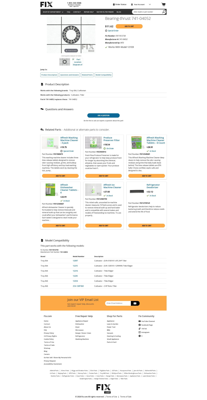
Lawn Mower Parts (149, 376)
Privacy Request (50, 361)
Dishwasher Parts (150, 373)
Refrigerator (80, 336)
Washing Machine (82, 339)
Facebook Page (147, 325)
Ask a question (103, 115)
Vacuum (110, 333)
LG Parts (52, 373)
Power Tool (111, 327)
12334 (75, 281)
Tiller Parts (124, 379)
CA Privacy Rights (50, 336)
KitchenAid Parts (150, 371)
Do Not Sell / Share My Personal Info (56, 358)
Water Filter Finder (105, 12)
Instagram (145, 332)
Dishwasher (79, 324)
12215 (75, 266)
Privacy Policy (49, 333)
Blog (119, 12)
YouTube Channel (148, 321)
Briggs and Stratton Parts (80, 371)
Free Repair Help (84, 316)
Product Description (49, 75)
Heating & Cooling (114, 336)
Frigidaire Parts (105, 371)
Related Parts (87, 75)
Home (46, 321)
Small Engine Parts (86, 379)
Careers (47, 354)
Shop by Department (52, 12)
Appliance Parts (135, 376)
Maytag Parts (62, 373)
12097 (75, 261)
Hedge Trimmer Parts (101, 379)
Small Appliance (113, 339)
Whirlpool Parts (117, 373)
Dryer (77, 327)
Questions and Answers (69, 75)
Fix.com (48, 316)
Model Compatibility (103, 75)
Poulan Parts (93, 373)
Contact (77, 12)
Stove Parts (90, 376)
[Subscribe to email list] (135, 303)
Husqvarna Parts (125, 371)
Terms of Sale (49, 345)
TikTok (144, 329)
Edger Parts (114, 379)
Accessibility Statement (53, 364)
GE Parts (115, 371)
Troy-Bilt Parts (104, 373)
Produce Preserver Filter (112, 139)
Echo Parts (93, 371)
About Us (47, 327)
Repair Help (89, 12)
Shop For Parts (114, 316)
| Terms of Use (111, 396)
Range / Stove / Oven (83, 333)
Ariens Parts (65, 371)
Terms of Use (49, 342)
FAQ (68, 12)
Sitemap (47, 348)
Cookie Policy (49, 339)
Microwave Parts (122, 376)
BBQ (108, 330)
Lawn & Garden (112, 324)
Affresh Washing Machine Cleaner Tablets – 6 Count (156, 140)
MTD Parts (72, 373)
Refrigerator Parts (68, 376)
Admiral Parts (54, 371)
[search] (164, 11)
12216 (75, 271)
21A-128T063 (78, 286)
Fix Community (146, 316)
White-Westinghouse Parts (133, 373)
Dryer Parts (80, 376)
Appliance (110, 321)
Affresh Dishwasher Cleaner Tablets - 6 (69, 189)
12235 (75, 276)
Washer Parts (55, 376)
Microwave (79, 330)
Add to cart (129, 26)
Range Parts (110, 376)
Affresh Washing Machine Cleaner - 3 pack (69, 140)
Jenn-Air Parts (138, 371)
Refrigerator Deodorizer (153, 186)
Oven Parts (100, 376)
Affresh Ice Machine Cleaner (112, 186)
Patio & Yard (111, 342)
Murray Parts (82, 373)
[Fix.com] (47, 4)
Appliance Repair (81, 321)
